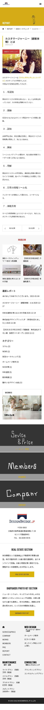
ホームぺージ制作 (9, 362)
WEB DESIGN (32, 628)
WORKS (5, 639)
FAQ (4, 647)
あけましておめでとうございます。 (16, 296)
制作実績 (5, 377)
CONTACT (6, 655)
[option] (22, 407)
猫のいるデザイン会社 (11, 382)
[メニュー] (40, 3)
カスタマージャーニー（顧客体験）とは (17, 303)
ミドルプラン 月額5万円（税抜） (10, 677)
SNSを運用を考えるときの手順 (14, 313)
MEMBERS (6, 643)
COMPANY (6, 635)
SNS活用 (5, 372)
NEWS (4, 351)
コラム (5, 346)
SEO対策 (5, 367)
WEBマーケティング (11, 52)
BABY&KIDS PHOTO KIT (22, 613)
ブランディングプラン (32, 669)
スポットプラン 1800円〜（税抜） (9, 690)
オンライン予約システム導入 (33, 644)
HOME (3, 627)
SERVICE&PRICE (9, 632)
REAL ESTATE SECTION (22, 574)
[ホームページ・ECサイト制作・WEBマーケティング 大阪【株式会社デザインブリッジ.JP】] (6, 3)
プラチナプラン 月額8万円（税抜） (11, 683)
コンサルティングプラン (33, 673)
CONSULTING (32, 663)
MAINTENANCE (9, 663)
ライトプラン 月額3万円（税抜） (10, 670)
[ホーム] (3, 29)
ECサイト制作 (29, 639)
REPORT (6, 651)
